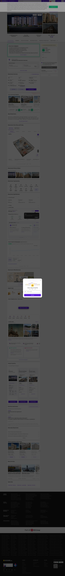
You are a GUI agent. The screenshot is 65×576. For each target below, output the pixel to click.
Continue (32, 295)
